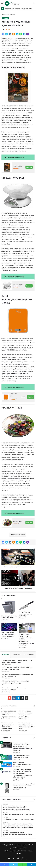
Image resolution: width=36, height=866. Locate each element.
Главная (5, 14)
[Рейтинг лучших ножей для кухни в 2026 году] (27, 605)
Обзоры (30, 850)
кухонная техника (18, 535)
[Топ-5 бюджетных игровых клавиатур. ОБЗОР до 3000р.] (9, 627)
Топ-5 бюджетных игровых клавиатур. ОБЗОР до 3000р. (8, 634)
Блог (18, 850)
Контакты (12, 850)
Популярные (17, 654)
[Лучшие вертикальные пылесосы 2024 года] (6, 757)
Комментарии (29, 654)
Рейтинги (12, 14)
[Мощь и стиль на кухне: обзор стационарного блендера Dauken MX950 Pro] (6, 788)
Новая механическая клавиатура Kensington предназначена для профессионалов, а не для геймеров (22, 746)
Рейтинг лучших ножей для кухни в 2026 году (25, 614)
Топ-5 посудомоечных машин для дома (9, 616)
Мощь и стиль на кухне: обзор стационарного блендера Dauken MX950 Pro (23, 786)
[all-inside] (12, 3)
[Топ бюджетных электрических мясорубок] (6, 764)
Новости (18, 853)
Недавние (5, 654)
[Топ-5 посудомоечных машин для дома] (9, 607)
